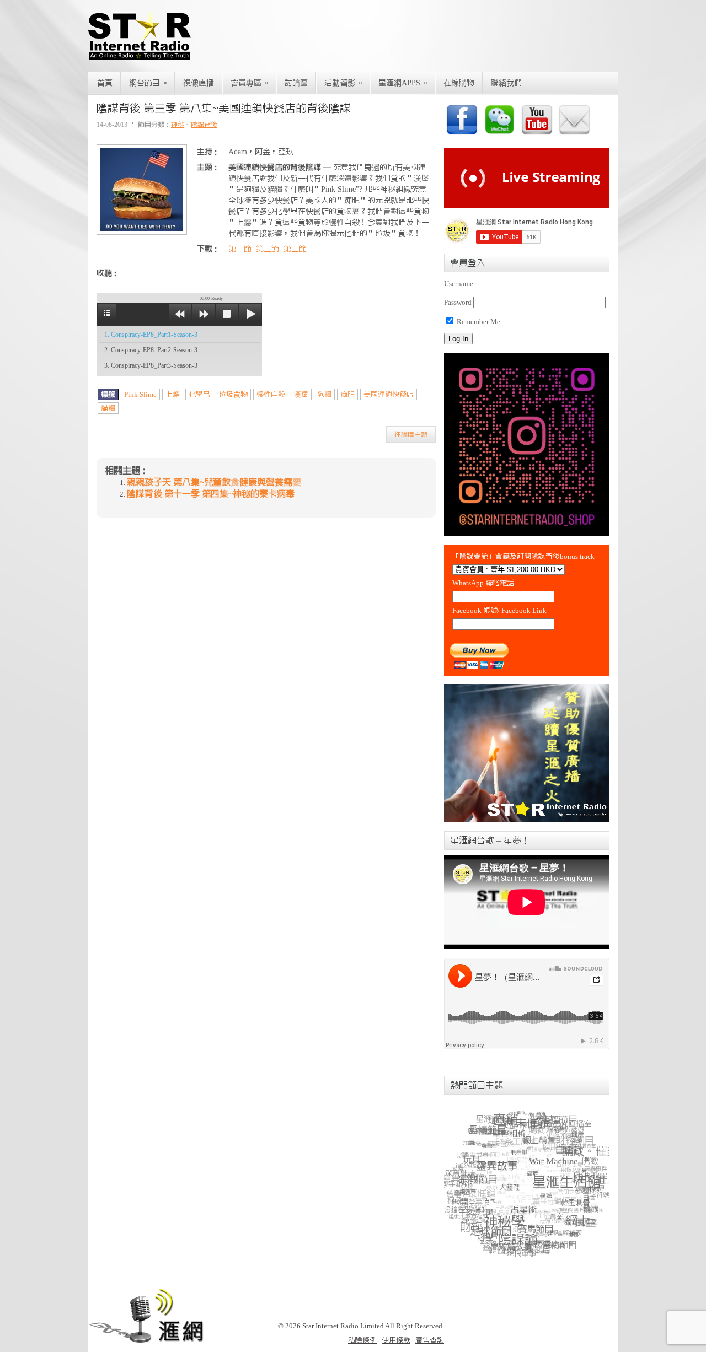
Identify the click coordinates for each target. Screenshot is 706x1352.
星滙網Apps (402, 83)
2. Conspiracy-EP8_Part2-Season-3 (150, 350)
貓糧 (108, 408)
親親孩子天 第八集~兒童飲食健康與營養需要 (214, 482)
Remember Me (477, 321)
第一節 (240, 249)
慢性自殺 (270, 394)
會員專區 (250, 83)
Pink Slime (140, 394)
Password (458, 302)
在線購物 (458, 83)
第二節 (267, 249)
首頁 (105, 83)
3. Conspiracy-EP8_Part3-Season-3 (150, 365)
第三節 (295, 249)
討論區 (296, 83)
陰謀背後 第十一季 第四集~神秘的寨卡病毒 (211, 493)
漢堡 (301, 394)
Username (458, 283)
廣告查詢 (429, 1340)
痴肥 (347, 394)
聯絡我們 (506, 83)
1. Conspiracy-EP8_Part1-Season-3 (150, 334)
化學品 (199, 394)
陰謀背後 (204, 124)
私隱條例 (362, 1340)
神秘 (177, 124)
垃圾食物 (233, 394)
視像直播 (198, 83)
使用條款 (396, 1340)
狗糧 (324, 394)
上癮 (172, 394)
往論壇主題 (410, 434)
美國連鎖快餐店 (388, 394)
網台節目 (148, 83)
